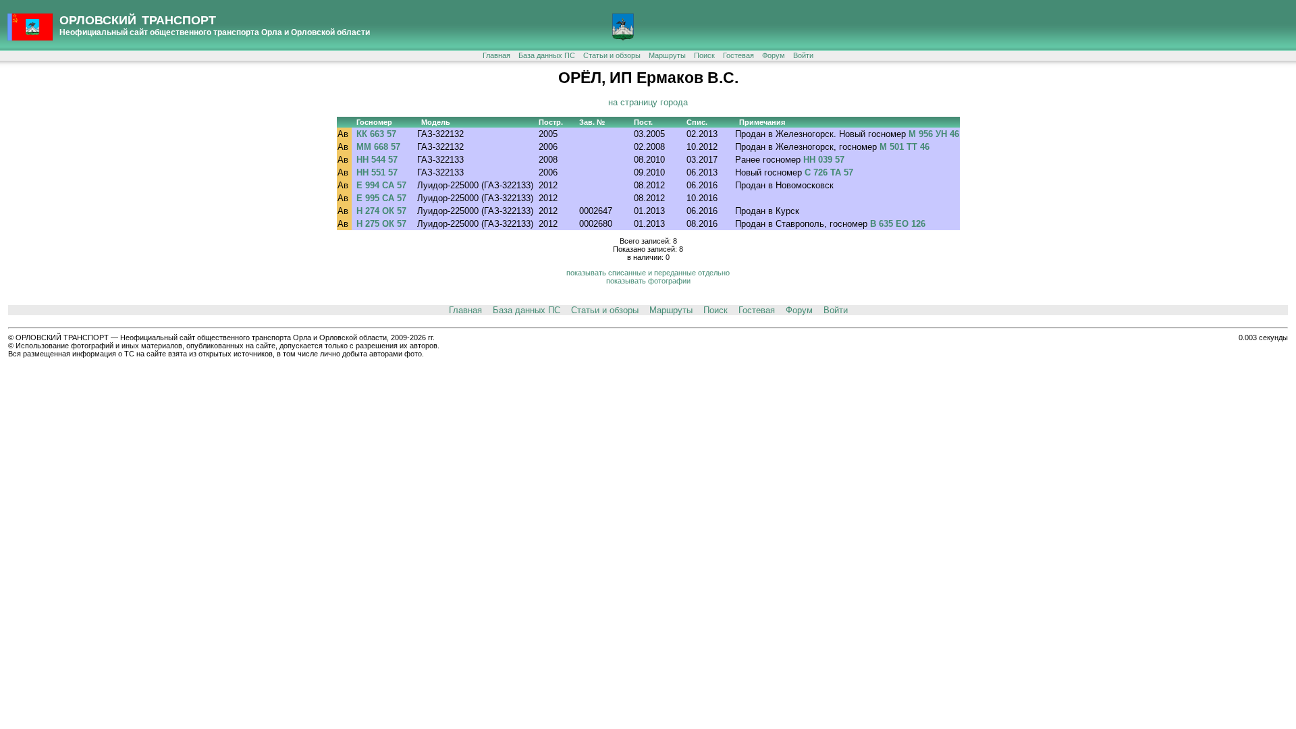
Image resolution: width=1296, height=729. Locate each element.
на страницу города (648, 102)
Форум (773, 55)
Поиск (704, 55)
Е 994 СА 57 (381, 185)
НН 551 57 (377, 172)
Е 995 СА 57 (381, 198)
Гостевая (738, 55)
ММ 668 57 (378, 147)
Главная (496, 55)
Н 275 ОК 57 (381, 224)
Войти (803, 55)
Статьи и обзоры (612, 55)
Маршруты (667, 55)
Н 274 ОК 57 (381, 211)
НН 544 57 (377, 160)
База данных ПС (546, 55)
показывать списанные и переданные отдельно (648, 273)
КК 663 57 (376, 134)
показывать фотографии (648, 281)
